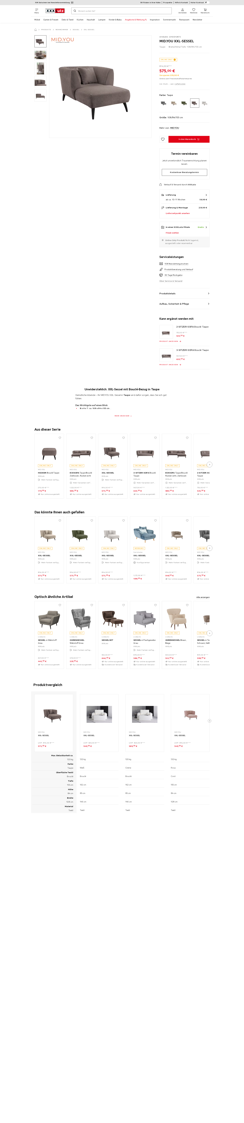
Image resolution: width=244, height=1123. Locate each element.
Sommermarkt (169, 19)
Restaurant (184, 19)
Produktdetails (167, 293)
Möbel (37, 19)
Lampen (101, 19)
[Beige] (174, 103)
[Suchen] (74, 10)
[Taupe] (194, 103)
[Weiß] (205, 103)
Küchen (80, 19)
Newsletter (197, 19)
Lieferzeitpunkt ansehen (178, 213)
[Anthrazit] (164, 103)
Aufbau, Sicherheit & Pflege (174, 303)
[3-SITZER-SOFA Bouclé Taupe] (166, 355)
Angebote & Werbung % (136, 19)
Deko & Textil (67, 19)
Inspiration (155, 19)
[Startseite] (35, 30)
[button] (40, 41)
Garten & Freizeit (50, 19)
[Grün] (184, 103)
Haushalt (91, 19)
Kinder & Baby (115, 19)
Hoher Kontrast (197, 2)
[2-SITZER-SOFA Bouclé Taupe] (166, 332)
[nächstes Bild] (209, 464)
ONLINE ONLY (167, 60)
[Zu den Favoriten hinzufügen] (162, 139)
